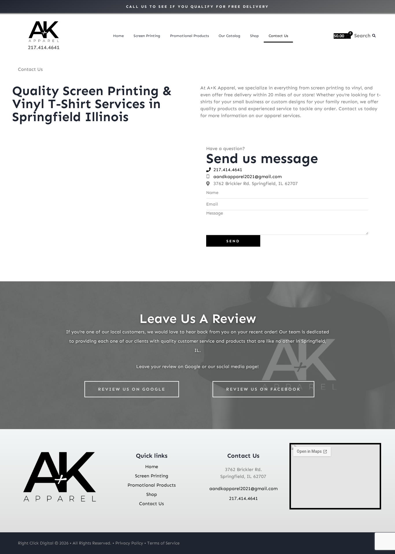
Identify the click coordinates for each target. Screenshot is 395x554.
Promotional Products (189, 36)
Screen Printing (147, 36)
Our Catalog (229, 36)
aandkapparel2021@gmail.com (243, 488)
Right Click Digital (35, 543)
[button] (373, 35)
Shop (254, 36)
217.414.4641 (44, 47)
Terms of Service (163, 543)
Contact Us (278, 36)
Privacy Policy (129, 543)
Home (118, 36)
